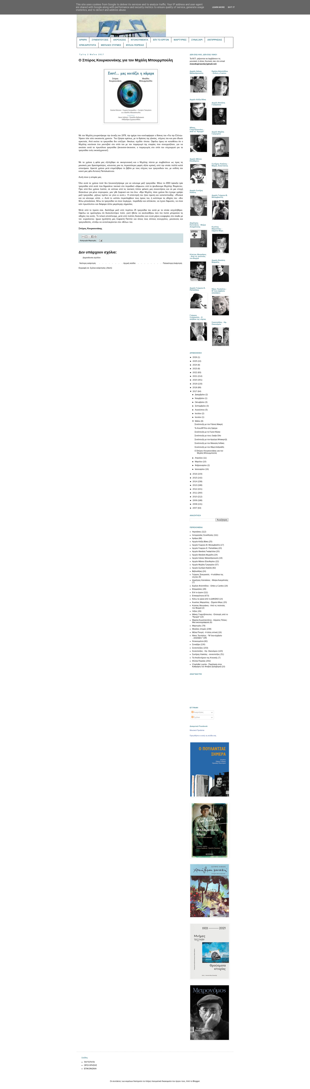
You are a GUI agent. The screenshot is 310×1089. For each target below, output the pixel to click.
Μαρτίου (199, 462)
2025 (195, 361)
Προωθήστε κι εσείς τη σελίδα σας (203, 736)
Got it (231, 7)
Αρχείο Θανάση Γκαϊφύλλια (204, 551)
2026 (195, 357)
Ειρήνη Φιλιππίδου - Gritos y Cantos (208, 586)
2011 (195, 493)
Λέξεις (194, 611)
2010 (195, 497)
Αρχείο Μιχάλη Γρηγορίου (203, 565)
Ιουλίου (198, 413)
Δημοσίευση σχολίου (92, 258)
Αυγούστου (200, 410)
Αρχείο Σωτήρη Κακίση (202, 568)
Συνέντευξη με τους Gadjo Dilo (208, 436)
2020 (195, 380)
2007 (195, 508)
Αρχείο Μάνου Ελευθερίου (203, 561)
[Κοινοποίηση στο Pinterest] (95, 236)
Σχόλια (196, 717)
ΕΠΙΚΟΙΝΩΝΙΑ (90, 1069)
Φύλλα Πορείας (199, 661)
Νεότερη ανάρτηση (87, 263)
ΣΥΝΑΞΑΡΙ (196, 39)
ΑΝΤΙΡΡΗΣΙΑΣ (214, 39)
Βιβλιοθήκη (197, 571)
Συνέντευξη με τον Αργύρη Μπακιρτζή (211, 439)
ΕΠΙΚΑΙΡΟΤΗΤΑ (87, 45)
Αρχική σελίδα (129, 263)
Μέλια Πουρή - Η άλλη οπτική (205, 632)
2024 (195, 365)
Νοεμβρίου (200, 398)
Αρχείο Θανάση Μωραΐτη (203, 555)
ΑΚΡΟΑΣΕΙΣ (119, 39)
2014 (195, 481)
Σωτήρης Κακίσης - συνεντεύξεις (206, 654)
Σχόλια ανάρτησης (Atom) (101, 268)
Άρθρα (195, 538)
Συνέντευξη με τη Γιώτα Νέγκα (207, 432)
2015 (195, 478)
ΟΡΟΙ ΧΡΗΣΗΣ (90, 1065)
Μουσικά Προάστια (197, 730)
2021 (195, 376)
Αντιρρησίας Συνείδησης (202, 535)
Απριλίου (199, 458)
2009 (195, 500)
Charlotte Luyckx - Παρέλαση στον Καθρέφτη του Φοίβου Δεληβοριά (207, 665)
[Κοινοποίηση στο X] (89, 236)
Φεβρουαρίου (201, 465)
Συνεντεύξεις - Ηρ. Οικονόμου (205, 651)
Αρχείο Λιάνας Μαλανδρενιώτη (205, 558)
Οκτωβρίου (200, 402)
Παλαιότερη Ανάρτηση (172, 263)
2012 (195, 489)
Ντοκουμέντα (198, 641)
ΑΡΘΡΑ (83, 39)
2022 (195, 372)
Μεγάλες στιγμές (199, 629)
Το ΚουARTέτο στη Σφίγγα (206, 428)
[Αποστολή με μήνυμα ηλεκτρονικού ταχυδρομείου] (83, 236)
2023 (195, 368)
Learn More (218, 7)
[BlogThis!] (86, 236)
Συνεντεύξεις (197, 648)
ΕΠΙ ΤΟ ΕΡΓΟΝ (161, 39)
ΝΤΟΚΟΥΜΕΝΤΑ (139, 39)
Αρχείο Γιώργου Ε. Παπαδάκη (205, 548)
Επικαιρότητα (198, 596)
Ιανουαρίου (200, 469)
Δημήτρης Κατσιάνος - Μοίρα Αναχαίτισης (210, 580)
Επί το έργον (197, 592)
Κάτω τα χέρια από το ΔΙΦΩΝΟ (205, 599)
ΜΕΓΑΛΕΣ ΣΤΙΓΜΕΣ (111, 45)
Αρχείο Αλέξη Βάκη (200, 541)
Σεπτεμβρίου (200, 406)
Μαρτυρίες (92, 240)
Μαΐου (198, 421)
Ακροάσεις (196, 532)
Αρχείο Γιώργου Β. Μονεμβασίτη (206, 545)
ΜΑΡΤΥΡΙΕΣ (180, 39)
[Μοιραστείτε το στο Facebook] (92, 236)
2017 (195, 391)
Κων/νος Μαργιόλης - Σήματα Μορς (207, 602)
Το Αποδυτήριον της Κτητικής (205, 658)
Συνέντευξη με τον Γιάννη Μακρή (209, 424)
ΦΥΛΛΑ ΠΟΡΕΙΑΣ (135, 45)
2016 (195, 474)
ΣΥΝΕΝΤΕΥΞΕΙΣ (100, 39)
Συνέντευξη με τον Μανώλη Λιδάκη (209, 443)
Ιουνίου (198, 417)
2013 (195, 485)
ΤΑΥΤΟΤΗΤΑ (89, 1062)
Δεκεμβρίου (200, 394)
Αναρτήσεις (198, 712)
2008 (195, 504)
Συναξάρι (196, 644)
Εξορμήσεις (197, 589)
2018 (195, 387)
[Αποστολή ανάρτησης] (100, 240)
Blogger (196, 1081)
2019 (195, 384)
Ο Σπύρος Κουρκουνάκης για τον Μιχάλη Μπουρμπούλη (209, 452)
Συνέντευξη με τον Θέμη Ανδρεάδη (209, 447)
